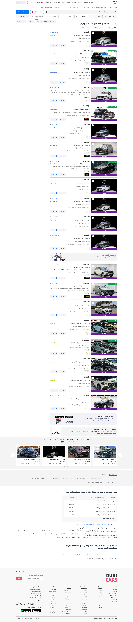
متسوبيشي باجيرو (67, 611)
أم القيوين (99, 607)
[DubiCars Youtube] (28, 604)
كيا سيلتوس (53, 601)
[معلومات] (54, 21)
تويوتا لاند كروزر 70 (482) (37, 478)
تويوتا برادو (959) (80, 478)
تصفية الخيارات (36, 11)
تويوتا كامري (68, 597)
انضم (19, 578)
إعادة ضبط (22, 16)
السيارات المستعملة (35, 589)
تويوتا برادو (69, 595)
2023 (115, 27)
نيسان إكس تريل (51, 606)
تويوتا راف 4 (68, 601)
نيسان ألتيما (68, 599)
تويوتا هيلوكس (68, 607)
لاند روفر (84, 603)
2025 (83, 27)
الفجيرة (100, 601)
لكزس (85, 597)
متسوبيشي (84, 609)
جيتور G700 (53, 597)
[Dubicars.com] (111, 578)
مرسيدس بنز (83, 593)
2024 (96, 27)
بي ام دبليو (84, 599)
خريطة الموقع (37, 587)
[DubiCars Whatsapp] (17, 604)
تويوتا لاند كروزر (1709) (110, 478)
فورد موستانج (68, 603)
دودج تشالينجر (52, 603)
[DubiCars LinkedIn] (39, 604)
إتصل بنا (115, 589)
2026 (102, 27)
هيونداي (85, 605)
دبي (101, 599)
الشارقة (100, 605)
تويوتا (85, 590)
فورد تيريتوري (53, 612)
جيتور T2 (54, 589)
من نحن (115, 591)
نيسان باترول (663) (67, 478)
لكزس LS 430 (68, 613)
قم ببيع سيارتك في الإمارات (34, 597)
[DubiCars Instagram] (32, 604)
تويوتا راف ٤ (53, 608)
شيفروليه (84, 607)
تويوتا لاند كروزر (68, 590)
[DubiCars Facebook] (35, 604)
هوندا (85, 611)
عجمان (100, 597)
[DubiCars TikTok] (24, 604)
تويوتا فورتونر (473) (111, 482)
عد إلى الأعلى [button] (20, 571)
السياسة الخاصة (113, 595)
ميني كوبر (54, 610)
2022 (109, 27)
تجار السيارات (113, 601)
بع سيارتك (31, 2)
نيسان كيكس (52, 595)
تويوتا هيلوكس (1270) (95, 478)
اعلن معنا (114, 599)
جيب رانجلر (69, 609)
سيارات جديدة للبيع (36, 593)
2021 (89, 27)
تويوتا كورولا (68, 605)
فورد (86, 601)
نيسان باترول (68, 593)
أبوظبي (100, 593)
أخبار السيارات (37, 595)
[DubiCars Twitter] (21, 604)
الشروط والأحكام (113, 593)
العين (100, 595)
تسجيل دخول (21, 2)
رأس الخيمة (99, 603)
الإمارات (100, 590)
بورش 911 (53, 593)
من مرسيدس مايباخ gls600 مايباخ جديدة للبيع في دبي (97, 524)
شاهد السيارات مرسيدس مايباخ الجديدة (106, 433)
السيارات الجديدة (36, 591)
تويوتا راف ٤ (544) (53, 478)
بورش (85, 613)
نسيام (85, 595)
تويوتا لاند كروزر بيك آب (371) (94, 482)
